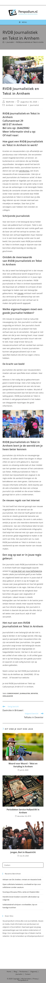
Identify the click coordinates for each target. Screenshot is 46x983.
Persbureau (23, 971)
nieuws (20, 293)
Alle (22, 979)
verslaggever (8, 696)
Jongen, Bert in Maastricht (23, 852)
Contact (27, 974)
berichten (27, 979)
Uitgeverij (33, 971)
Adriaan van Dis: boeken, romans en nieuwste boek (22, 879)
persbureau (24, 171)
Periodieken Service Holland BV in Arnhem (23, 811)
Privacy (35, 979)
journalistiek (25, 693)
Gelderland (21, 105)
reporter (34, 693)
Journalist (34, 105)
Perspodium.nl (23, 980)
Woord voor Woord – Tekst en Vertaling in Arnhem (23, 765)
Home (9, 971)
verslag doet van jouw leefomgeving (26, 571)
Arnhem (9, 105)
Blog (15, 971)
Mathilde (10, 102)
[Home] (3, 42)
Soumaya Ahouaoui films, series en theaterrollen (21, 892)
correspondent (13, 693)
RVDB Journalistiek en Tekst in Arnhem (30, 42)
